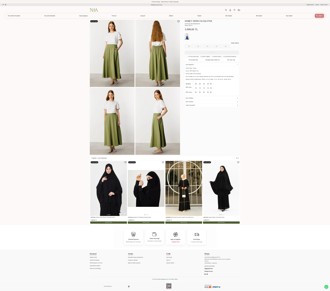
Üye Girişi (169, 257)
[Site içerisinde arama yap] (226, 10)
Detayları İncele (175, 241)
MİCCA (190, 25)
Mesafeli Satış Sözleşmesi (135, 257)
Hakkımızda (93, 257)
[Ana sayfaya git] (94, 10)
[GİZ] (128, 286)
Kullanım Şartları (133, 260)
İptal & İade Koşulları (134, 263)
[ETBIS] (168, 286)
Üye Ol (168, 260)
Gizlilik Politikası (94, 260)
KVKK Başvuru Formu (96, 263)
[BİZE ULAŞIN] (326, 287)
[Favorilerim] (234, 10)
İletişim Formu (209, 271)
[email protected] (209, 266)
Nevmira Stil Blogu (95, 268)
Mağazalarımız (310, 4)
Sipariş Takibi (323, 4)
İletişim (317, 4)
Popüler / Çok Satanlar (99, 158)
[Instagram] (207, 274)
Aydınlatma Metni (95, 265)
